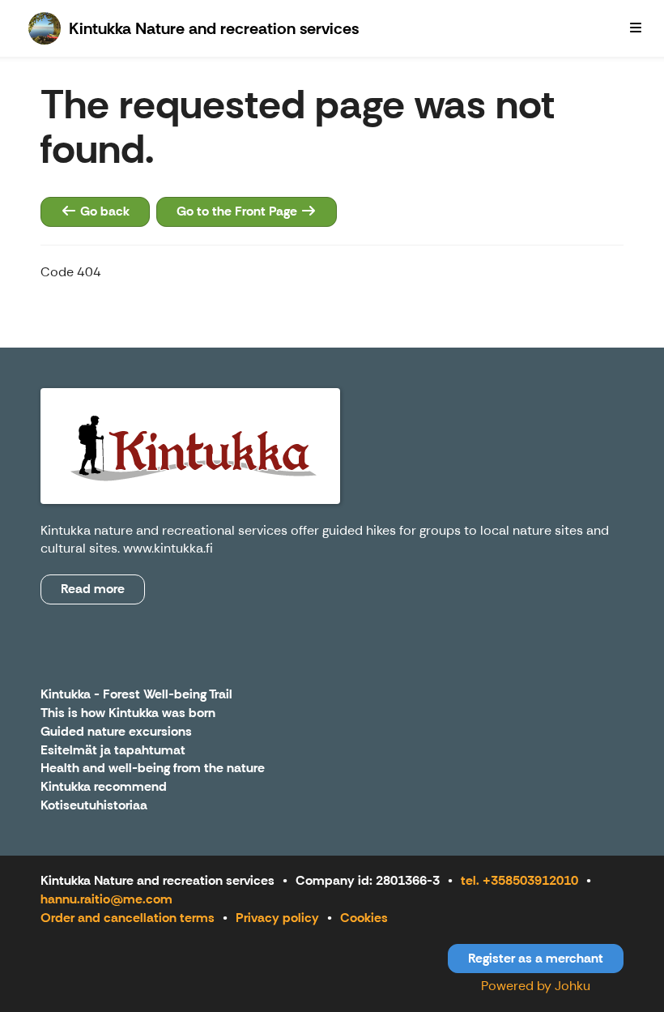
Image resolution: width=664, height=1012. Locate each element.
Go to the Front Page (238, 211)
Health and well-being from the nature (152, 768)
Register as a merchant (535, 958)
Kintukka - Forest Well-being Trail (136, 694)
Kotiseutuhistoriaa (93, 805)
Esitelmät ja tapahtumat (112, 750)
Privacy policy (277, 917)
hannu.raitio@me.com (106, 898)
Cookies (364, 917)
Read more (93, 588)
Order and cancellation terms (127, 917)
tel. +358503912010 (519, 880)
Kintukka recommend (103, 787)
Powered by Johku (535, 985)
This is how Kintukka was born (127, 713)
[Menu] (635, 28)
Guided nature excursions (116, 732)
